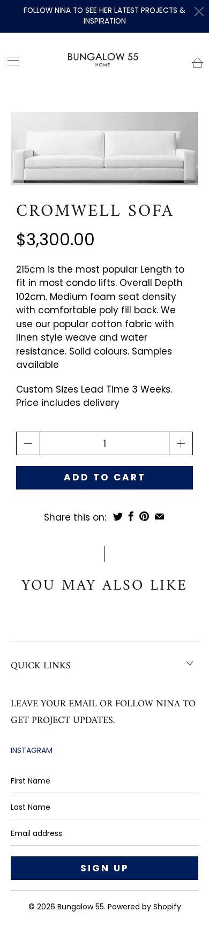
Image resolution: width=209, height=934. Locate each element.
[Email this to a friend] (159, 516)
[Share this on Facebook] (131, 516)
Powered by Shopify (144, 906)
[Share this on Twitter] (117, 516)
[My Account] (9, 60)
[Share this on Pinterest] (144, 516)
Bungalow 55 (80, 906)
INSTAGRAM (32, 750)
